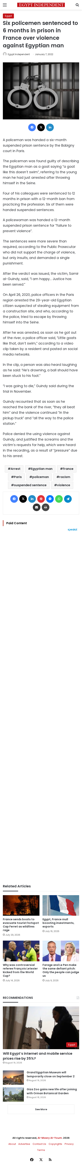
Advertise (24, 1144)
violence (63, 485)
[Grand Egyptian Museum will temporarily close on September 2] (13, 1077)
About (12, 1144)
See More (41, 1109)
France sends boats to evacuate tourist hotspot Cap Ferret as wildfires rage (21, 924)
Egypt (8, 16)
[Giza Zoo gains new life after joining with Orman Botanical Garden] (13, 1094)
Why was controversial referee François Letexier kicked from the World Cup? (20, 970)
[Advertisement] (41, 707)
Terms (41, 1150)
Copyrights (55, 1144)
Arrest (15, 469)
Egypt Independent (19, 54)
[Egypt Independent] (41, 5)
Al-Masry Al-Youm (50, 1138)
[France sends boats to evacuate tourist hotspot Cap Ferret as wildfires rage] (21, 905)
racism (64, 477)
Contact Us (39, 1144)
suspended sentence (30, 485)
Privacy (69, 1144)
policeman (40, 477)
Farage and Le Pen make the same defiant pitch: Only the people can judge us (61, 970)
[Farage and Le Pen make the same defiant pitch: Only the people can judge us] (61, 951)
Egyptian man (41, 469)
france (68, 469)
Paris (18, 477)
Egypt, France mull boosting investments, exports (58, 922)
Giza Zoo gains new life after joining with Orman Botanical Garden (52, 1091)
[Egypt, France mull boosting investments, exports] (61, 905)
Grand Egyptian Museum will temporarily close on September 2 (51, 1074)
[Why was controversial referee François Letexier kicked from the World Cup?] (21, 951)
